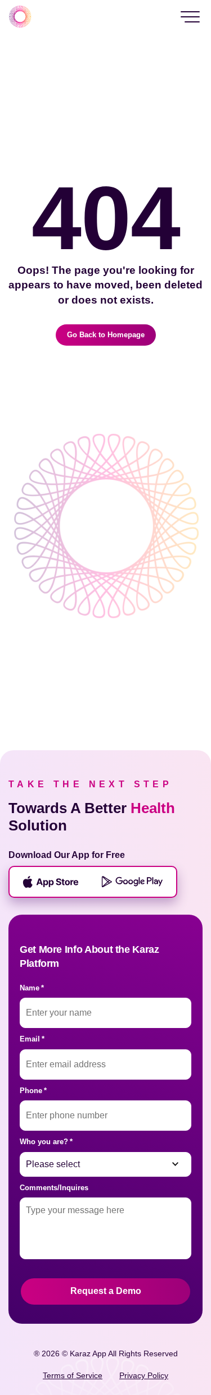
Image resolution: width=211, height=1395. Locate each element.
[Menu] (190, 16)
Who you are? (46, 1141)
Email (32, 1039)
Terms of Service (72, 1375)
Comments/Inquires (54, 1187)
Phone (33, 1090)
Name (32, 988)
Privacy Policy (143, 1375)
